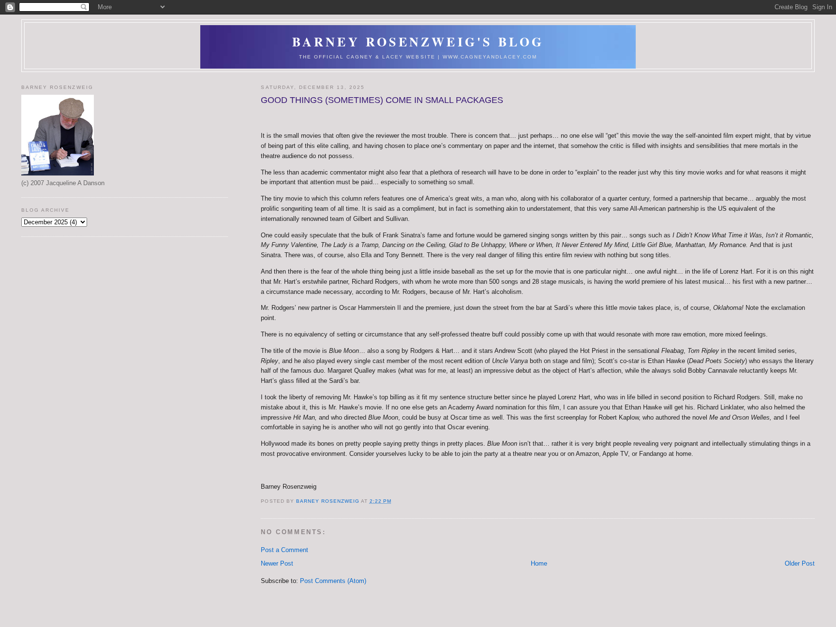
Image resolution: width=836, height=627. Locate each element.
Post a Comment (284, 550)
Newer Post (277, 563)
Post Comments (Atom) (333, 580)
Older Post (800, 563)
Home (539, 563)
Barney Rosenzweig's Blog (418, 41)
